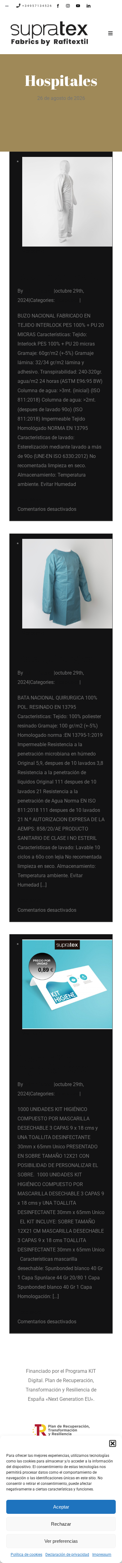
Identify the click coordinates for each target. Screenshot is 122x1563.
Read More (29, 500)
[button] (112, 1443)
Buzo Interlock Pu (59, 276)
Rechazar (61, 1524)
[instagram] (68, 6)
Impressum (101, 1554)
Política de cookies (26, 1554)
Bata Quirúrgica (55, 658)
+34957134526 (36, 5)
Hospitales (67, 300)
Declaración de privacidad (67, 1554)
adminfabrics (39, 291)
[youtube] (78, 6)
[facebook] (58, 6)
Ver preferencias (61, 1541)
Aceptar (61, 1506)
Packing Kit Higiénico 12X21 (54, 1064)
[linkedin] (88, 6)
